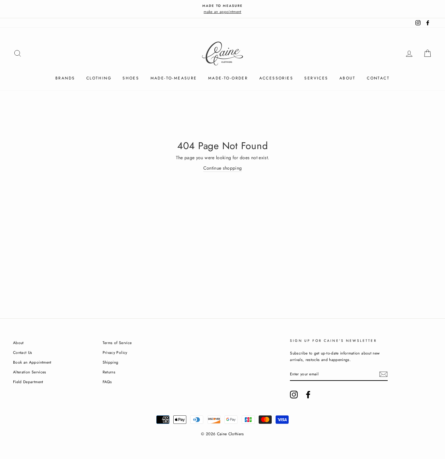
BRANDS (65, 78)
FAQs (107, 381)
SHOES (130, 78)
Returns (109, 372)
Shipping (111, 362)
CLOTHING (98, 78)
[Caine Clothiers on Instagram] (294, 394)
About (347, 78)
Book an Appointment (32, 362)
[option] (222, 9)
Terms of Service (117, 342)
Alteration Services (29, 372)
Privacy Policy (115, 352)
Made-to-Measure (174, 78)
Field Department (28, 381)
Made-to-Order (228, 78)
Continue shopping (222, 168)
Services (316, 78)
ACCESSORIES (276, 78)
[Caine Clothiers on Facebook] (308, 394)
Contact (378, 78)
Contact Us (22, 352)
